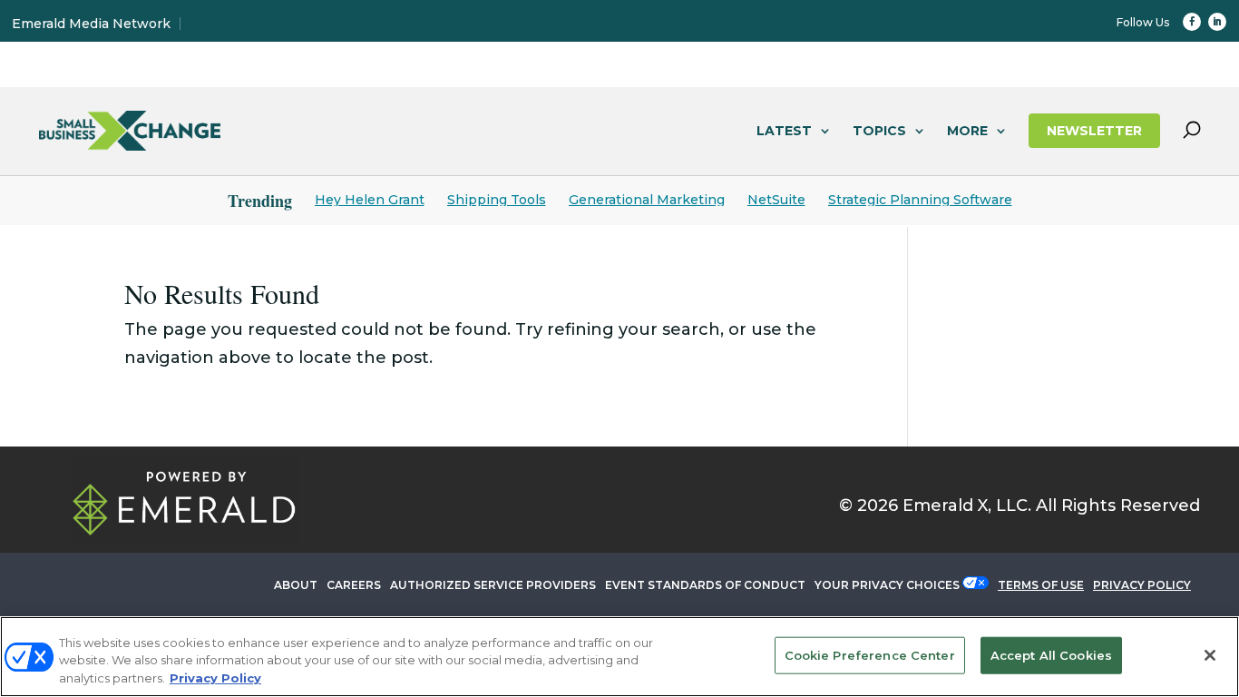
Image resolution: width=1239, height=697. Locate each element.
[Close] (1210, 655)
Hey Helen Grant (369, 199)
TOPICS (879, 131)
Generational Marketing (647, 199)
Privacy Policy (215, 678)
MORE (967, 131)
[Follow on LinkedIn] (1217, 22)
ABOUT (295, 585)
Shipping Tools (496, 199)
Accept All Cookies (1051, 654)
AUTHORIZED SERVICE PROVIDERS (493, 585)
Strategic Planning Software (920, 199)
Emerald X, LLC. (966, 505)
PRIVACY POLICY (1142, 585)
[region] (619, 656)
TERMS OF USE (1041, 585)
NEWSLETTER (1094, 131)
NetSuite (776, 199)
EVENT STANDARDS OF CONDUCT (705, 585)
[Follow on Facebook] (1192, 22)
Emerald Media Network (91, 23)
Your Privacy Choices (887, 585)
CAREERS (354, 585)
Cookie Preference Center (870, 654)
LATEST (784, 131)
